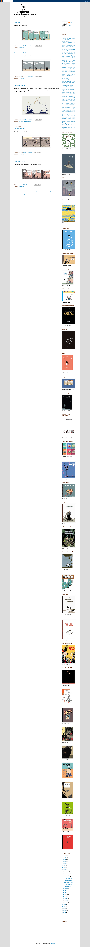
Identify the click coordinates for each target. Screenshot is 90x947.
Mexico (63, 92)
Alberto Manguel (72, 38)
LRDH (71, 86)
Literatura (66, 85)
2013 (64, 914)
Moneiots (70, 93)
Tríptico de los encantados (68, 124)
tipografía (71, 121)
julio (66, 890)
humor (74, 75)
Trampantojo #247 (20, 53)
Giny (68, 72)
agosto (66, 888)
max (71, 22)
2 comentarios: (30, 45)
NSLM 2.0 (64, 99)
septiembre (67, 876)
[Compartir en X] (38, 46)
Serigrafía (73, 115)
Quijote (73, 112)
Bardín (66, 43)
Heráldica (68, 74)
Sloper (69, 118)
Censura (63, 48)
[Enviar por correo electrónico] (35, 46)
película (63, 104)
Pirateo (63, 107)
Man (74, 88)
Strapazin (69, 119)
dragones (73, 63)
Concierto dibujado (20, 85)
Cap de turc (65, 46)
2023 (64, 861)
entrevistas (64, 67)
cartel (70, 46)
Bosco (70, 45)
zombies (63, 128)
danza (63, 56)
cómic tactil (68, 52)
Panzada (69, 101)
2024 (64, 859)
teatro (68, 121)
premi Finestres (72, 110)
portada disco (66, 108)
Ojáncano (70, 100)
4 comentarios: (30, 76)
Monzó (74, 93)
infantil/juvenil (65, 78)
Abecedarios (66, 36)
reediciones (71, 114)
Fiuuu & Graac (71, 70)
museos (63, 96)
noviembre (67, 873)
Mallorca (70, 88)
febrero (66, 900)
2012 (64, 916)
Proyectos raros (71, 111)
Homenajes (69, 75)
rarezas (67, 114)
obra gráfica (70, 99)
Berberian (73, 43)
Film (63, 70)
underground (64, 127)
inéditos (73, 77)
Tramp (74, 121)
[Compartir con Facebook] (39, 46)
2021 (64, 865)
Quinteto (63, 114)
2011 (64, 918)
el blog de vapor (66, 31)
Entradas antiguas (54, 191)
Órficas (74, 100)
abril (66, 896)
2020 (64, 867)
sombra (73, 118)
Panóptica (64, 101)
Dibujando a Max (68, 60)
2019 (64, 869)
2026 (64, 855)
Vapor (69, 127)
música (66, 96)
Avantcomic (70, 42)
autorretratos (64, 42)
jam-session (72, 78)
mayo (66, 894)
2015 (64, 910)
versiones (73, 127)
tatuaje (65, 121)
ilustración (64, 77)
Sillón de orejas (70, 117)
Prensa (66, 111)
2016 (64, 908)
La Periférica (72, 81)
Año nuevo (70, 39)
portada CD (69, 107)
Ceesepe (73, 46)
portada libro (72, 108)
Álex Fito (63, 39)
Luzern (74, 86)
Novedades (70, 97)
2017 (64, 906)
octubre (66, 874)
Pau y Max (72, 103)
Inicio (37, 191)
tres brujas (73, 123)
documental (68, 63)
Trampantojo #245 (20, 161)
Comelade (21, 121)
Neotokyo (71, 96)
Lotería (67, 86)
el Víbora (68, 66)
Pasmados (67, 103)
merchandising (72, 90)
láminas (67, 82)
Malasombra (64, 88)
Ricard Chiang (68, 115)
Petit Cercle (66, 106)
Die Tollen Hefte (67, 61)
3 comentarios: (30, 119)
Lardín (70, 82)
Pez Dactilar (72, 106)
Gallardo (73, 71)
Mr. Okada (68, 95)
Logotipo (71, 85)
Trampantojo (21, 47)
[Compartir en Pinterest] (41, 46)
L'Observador (70, 79)
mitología (66, 93)
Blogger (53, 943)
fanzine (71, 68)
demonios (68, 56)
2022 (64, 863)
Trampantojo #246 (20, 129)
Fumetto (70, 71)
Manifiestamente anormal (66, 89)
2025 (64, 857)
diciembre (67, 871)
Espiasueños (69, 67)
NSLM (73, 97)
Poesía (66, 107)
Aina (67, 38)
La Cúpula (67, 81)
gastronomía (64, 72)
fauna (74, 68)
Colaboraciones (71, 49)
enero (66, 902)
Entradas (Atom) (23, 194)
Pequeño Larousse (69, 104)
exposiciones (67, 68)
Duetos (63, 64)
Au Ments (72, 41)
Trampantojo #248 (20, 22)
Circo (71, 48)
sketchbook (64, 118)
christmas (67, 48)
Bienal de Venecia (65, 45)
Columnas (64, 50)
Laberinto (63, 82)
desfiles (69, 57)
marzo (66, 898)
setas (63, 117)
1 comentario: (30, 152)
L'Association (64, 79)
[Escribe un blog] (37, 46)
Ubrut (67, 125)
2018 (64, 904)
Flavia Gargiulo (65, 71)
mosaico (63, 95)
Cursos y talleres (71, 55)
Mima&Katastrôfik (69, 92)
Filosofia (66, 70)
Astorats (67, 41)
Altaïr (66, 39)
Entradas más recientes (19, 191)
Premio (63, 111)
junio (66, 892)
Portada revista (65, 110)
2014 (64, 912)
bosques (73, 45)
